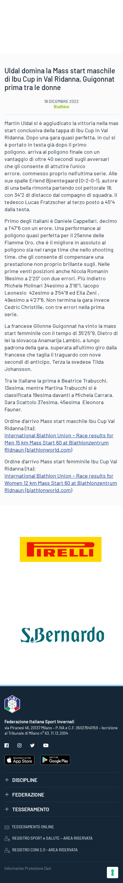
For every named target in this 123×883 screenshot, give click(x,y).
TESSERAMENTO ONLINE (33, 826)
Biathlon (61, 106)
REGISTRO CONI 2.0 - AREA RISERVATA (45, 849)
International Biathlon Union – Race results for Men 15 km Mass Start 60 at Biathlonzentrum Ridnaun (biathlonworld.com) (58, 442)
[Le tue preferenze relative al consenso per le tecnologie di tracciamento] (112, 872)
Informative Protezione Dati (27, 868)
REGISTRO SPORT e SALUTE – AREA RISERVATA (52, 838)
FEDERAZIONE (28, 794)
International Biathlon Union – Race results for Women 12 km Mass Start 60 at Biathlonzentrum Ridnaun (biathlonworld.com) (60, 482)
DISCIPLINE (24, 780)
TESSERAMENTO (30, 809)
